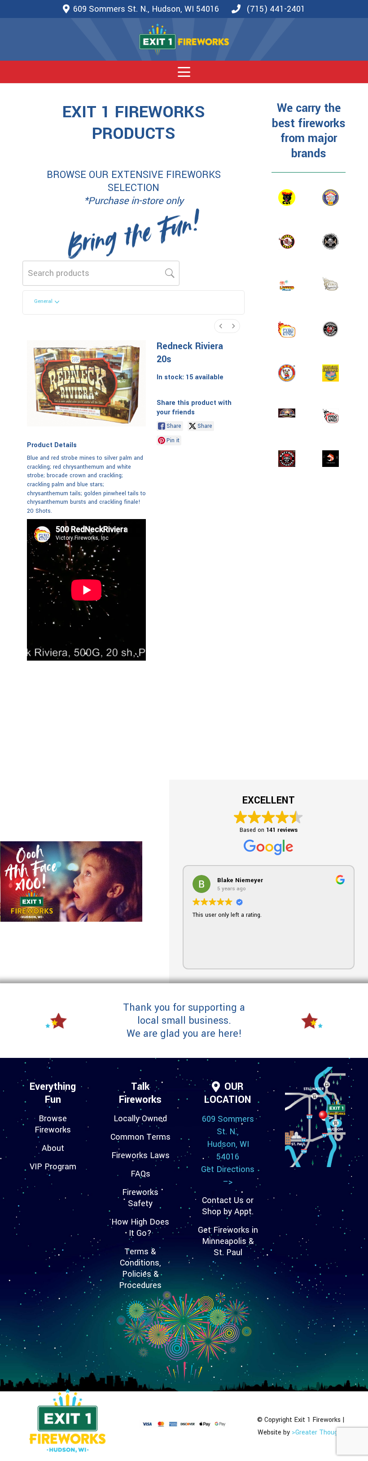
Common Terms (140, 1137)
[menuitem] (221, 326)
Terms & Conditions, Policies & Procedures (140, 1268)
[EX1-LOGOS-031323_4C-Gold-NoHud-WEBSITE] (184, 40)
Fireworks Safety (140, 1197)
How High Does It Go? (140, 1227)
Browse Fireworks (53, 1124)
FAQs (140, 1174)
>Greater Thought (318, 1432)
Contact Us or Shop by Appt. (228, 1206)
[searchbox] (101, 273)
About (53, 1148)
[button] (184, 72)
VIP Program (53, 1166)
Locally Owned (140, 1118)
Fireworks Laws (140, 1155)
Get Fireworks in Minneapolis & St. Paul (228, 1241)
